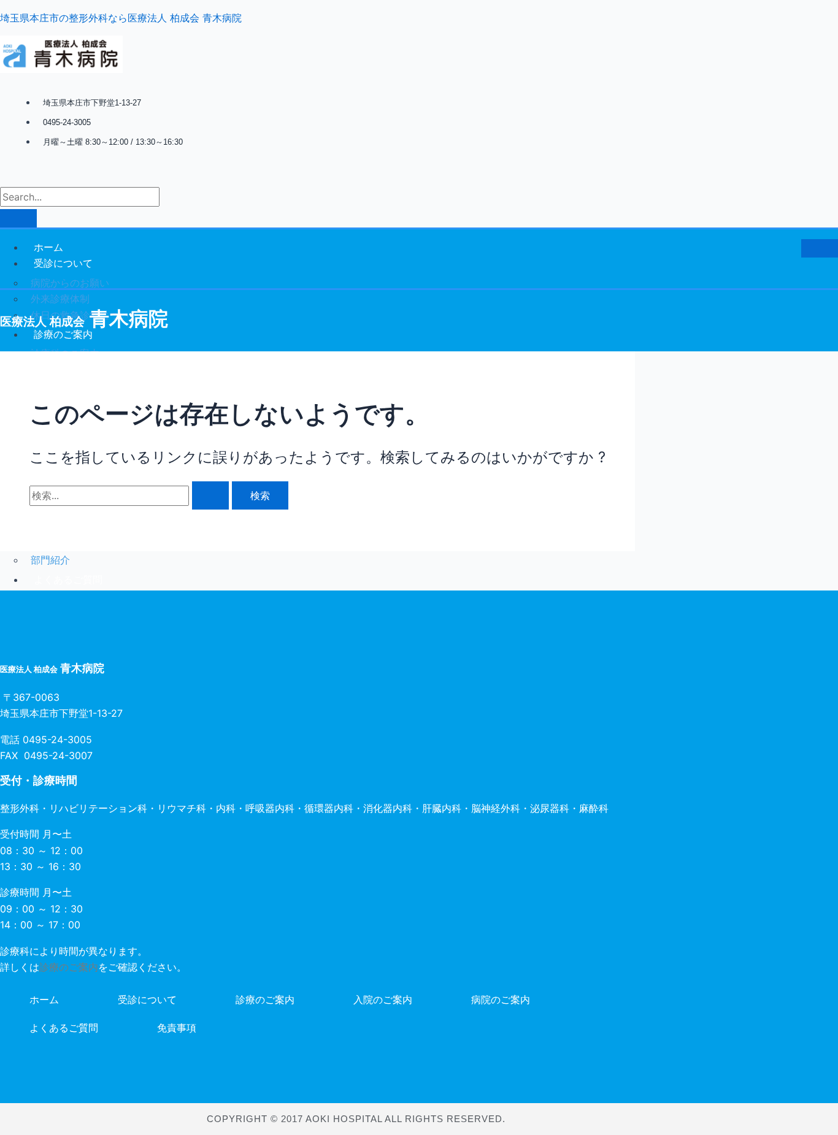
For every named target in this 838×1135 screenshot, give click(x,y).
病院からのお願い (70, 283)
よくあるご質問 (63, 1028)
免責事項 (176, 1028)
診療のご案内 (68, 967)
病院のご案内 (500, 999)
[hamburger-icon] (819, 248)
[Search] (18, 218)
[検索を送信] (210, 495)
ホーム (48, 247)
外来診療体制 (60, 298)
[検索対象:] (130, 495)
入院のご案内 (382, 999)
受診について (63, 263)
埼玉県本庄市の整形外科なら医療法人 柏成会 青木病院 (121, 18)
